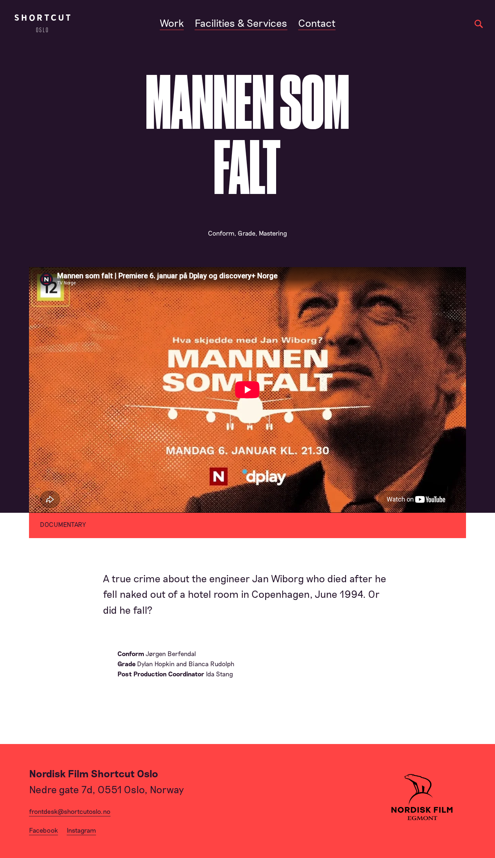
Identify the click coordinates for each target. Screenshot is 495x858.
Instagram (81, 830)
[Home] (42, 23)
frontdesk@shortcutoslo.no (70, 811)
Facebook (43, 830)
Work (172, 23)
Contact (317, 23)
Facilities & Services (241, 23)
